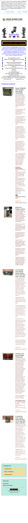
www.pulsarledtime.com (15, 47)
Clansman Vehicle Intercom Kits (14, 63)
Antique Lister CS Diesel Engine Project (14, 62)
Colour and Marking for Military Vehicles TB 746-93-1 (14, 76)
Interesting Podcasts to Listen (14, 58)
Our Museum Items (8, 474)
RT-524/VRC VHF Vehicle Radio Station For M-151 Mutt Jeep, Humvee (20, 273)
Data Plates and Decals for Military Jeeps (14, 73)
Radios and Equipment (8, 471)
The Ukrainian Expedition (14, 72)
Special (2, 9)
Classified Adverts (8, 468)
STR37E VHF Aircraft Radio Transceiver (19, 355)
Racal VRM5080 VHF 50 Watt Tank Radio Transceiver (20, 90)
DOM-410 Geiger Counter (20, 208)
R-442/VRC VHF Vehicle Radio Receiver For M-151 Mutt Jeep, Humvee (20, 420)
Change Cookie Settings (7, 485)
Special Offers (6, 483)
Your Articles (14, 70)
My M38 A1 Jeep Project (14, 74)
